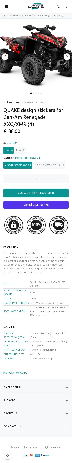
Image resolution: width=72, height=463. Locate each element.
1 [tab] (31, 93)
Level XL (20, 150)
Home (6, 16)
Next (67, 56)
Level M (8, 150)
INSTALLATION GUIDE (15, 373)
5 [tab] (41, 93)
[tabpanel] (36, 54)
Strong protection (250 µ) (17, 165)
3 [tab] (36, 93)
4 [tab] (38, 93)
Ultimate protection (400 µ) (49, 165)
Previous (5, 56)
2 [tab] (33, 93)
